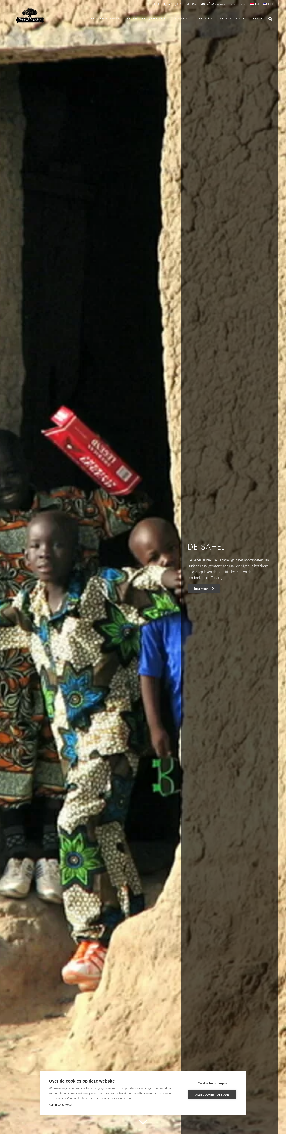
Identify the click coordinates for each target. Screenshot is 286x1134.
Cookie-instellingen (212, 1083)
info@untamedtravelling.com (226, 4)
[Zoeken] (270, 19)
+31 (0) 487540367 (182, 4)
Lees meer (201, 588)
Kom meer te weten (60, 1104)
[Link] (29, 15)
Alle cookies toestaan (212, 1094)
